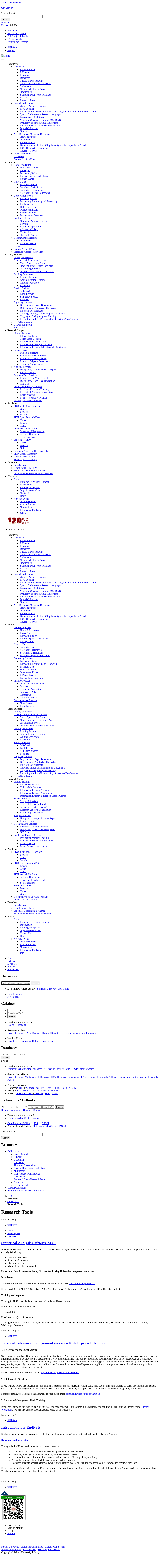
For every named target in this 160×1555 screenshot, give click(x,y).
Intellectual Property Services (28, 386)
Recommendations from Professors (79, 1033)
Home (11, 1195)
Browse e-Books (31, 1110)
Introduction (20, 465)
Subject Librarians (29, 352)
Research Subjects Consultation (35, 361)
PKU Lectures (27, 108)
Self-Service (26, 291)
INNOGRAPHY (24, 1093)
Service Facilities (22, 288)
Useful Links (29, 1549)
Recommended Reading (26, 237)
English (11, 50)
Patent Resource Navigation (34, 397)
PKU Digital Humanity (25, 453)
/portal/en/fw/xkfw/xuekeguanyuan (82, 1393)
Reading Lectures (28, 277)
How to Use (20, 181)
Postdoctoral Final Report (32, 117)
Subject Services (22, 350)
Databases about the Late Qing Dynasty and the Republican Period (53, 145)
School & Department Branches (29, 470)
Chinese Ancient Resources (33, 106)
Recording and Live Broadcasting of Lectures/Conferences (49, 319)
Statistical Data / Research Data (35, 94)
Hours (17, 246)
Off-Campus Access (84, 1068)
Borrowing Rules (22, 164)
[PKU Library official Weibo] (9, 1530)
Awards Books (27, 142)
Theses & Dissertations (31, 80)
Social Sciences (27, 437)
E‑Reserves (19, 327)
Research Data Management (34, 378)
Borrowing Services (23, 195)
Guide (23, 409)
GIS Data (24, 383)
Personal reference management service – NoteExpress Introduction (55, 1343)
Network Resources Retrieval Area (37, 271)
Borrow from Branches (31, 215)
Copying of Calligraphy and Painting (38, 316)
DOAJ (62, 1126)
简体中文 (13, 47)
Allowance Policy (29, 229)
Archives (24, 97)
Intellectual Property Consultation (36, 392)
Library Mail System (55, 1546)
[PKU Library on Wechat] (80, 1508)
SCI (19, 1090)
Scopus (26, 1090)
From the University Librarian (35, 482)
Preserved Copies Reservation (28, 251)
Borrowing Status (28, 198)
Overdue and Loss (29, 209)
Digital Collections (29, 128)
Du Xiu (56, 1087)
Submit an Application (31, 226)
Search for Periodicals (31, 187)
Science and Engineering (32, 431)
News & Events (21, 498)
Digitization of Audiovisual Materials (38, 308)
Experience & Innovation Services (31, 260)
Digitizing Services (23, 302)
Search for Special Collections (35, 193)
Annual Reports (28, 504)
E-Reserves (43, 1077)
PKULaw (46, 1087)
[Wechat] (11, 1530)
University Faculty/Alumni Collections (39, 122)
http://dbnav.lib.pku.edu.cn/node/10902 (60, 1372)
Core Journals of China (25, 456)
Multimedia (25, 86)
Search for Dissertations (31, 190)
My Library (7, 22)
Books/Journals (27, 69)
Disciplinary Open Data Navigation (37, 381)
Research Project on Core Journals (31, 451)
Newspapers (26, 92)
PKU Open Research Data (27, 417)
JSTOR (35, 1090)
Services (24, 223)
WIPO (55, 1093)
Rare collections (15, 1033)
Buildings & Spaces (30, 487)
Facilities (24, 299)
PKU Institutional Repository (28, 406)
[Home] (5, 55)
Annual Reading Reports (32, 280)
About (17, 479)
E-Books (24, 72)
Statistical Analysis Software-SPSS (28, 1243)
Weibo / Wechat (15, 39)
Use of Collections (17, 1025)
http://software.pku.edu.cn (82, 1283)
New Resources (28, 136)
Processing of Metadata (31, 310)
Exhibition (25, 285)
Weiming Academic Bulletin (28, 400)
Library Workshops (23, 257)
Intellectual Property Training (34, 389)
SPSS (10, 1230)
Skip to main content (11, 2)
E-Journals (13, 966)
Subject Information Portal (33, 355)
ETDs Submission (23, 322)
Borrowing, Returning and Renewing (38, 201)
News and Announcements (33, 221)
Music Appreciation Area (32, 263)
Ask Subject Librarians (19, 36)
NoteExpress (14, 1233)
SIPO (47, 1093)
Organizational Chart (30, 490)
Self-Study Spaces (29, 296)
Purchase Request (22, 153)
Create (23, 420)
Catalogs (12, 961)
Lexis (43, 1090)
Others (23, 131)
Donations (19, 156)
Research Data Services (25, 375)
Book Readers (27, 294)
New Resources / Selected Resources (32, 134)
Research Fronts (28, 372)
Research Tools (27, 100)
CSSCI (45, 1123)
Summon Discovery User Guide (53, 988)
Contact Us (25, 232)
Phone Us (12, 30)
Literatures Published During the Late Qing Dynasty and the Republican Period (59, 111)
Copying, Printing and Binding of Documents (42, 313)
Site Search (13, 969)
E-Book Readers (28, 212)
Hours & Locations (29, 167)
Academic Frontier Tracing (33, 358)
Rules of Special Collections (34, 176)
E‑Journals (25, 75)
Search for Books (28, 184)
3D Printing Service (30, 268)
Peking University (10, 1546)
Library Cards (27, 179)
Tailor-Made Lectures (30, 338)
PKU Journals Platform (25, 428)
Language (6, 1219)
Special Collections (23, 103)
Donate (4, 25)
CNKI (20, 1087)
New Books (26, 139)
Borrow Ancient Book (25, 159)
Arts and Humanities (30, 434)
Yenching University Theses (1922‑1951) (40, 120)
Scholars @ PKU (22, 439)
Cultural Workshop (29, 282)
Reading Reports (50, 1033)
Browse (24, 411)
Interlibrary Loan (22, 218)
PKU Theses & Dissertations (34, 148)
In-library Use (27, 204)
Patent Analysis (27, 395)
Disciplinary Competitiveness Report (38, 369)
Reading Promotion (23, 274)
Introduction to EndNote (21, 1427)
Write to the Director (18, 42)
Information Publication (31, 510)
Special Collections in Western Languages (40, 114)
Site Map (42, 1549)
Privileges (25, 170)
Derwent (38, 1093)
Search (5, 19)
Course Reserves (28, 150)
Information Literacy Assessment (36, 344)
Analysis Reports (22, 366)
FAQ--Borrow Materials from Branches (33, 473)
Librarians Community (32, 1546)
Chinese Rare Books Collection (35, 83)
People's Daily (69, 1087)
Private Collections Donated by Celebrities (41, 125)
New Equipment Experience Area (36, 265)
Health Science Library (25, 467)
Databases (25, 78)
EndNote (12, 1236)
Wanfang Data (32, 1087)
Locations (12, 1041)
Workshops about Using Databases (25, 1068)
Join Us (24, 512)
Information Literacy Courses (34, 341)
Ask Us (11, 1533)
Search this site (8, 13)
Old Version (7, 8)
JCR (36, 1123)
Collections (19, 66)
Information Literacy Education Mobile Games (43, 347)
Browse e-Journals (10, 1110)
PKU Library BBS (17, 33)
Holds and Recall (28, 207)
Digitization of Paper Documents (36, 305)
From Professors (28, 243)
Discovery (13, 958)
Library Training (22, 333)
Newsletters (26, 507)
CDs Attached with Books (33, 89)
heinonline (53, 1090)
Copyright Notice (28, 235)
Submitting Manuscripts (31, 364)
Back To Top (14, 1525)
